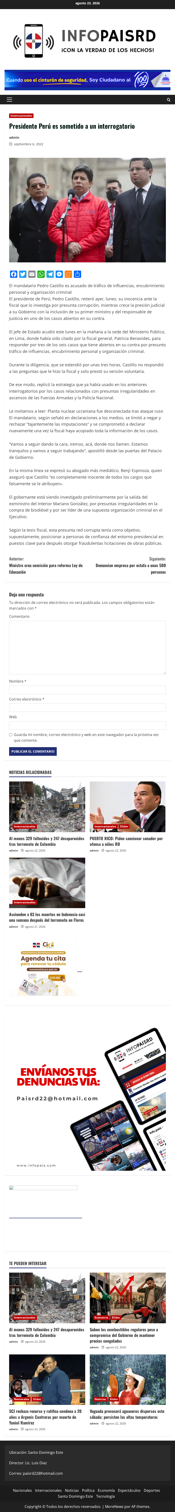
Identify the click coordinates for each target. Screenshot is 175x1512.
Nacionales (21, 1399)
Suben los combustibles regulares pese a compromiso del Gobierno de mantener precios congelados (124, 1335)
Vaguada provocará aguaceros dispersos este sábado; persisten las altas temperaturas (127, 1414)
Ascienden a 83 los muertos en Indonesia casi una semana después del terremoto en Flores (47, 917)
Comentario (19, 616)
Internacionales (21, 116)
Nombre (17, 681)
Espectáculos (129, 1490)
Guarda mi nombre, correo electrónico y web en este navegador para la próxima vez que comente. (86, 737)
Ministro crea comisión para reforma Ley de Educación (45, 565)
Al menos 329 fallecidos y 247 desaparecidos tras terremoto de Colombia (46, 841)
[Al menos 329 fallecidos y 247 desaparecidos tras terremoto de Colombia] (47, 806)
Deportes (152, 1490)
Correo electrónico (26, 699)
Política (88, 1490)
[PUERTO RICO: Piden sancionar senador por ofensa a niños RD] (128, 806)
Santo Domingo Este (75, 1496)
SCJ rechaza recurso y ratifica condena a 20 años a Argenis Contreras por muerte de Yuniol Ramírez (45, 1416)
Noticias (100, 1399)
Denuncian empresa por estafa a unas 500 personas (131, 565)
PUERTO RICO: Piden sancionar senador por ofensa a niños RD (126, 841)
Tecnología (105, 1496)
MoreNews (114, 1506)
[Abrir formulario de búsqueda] (168, 99)
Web (13, 716)
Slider (124, 826)
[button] (9, 99)
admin (14, 137)
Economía (101, 1317)
